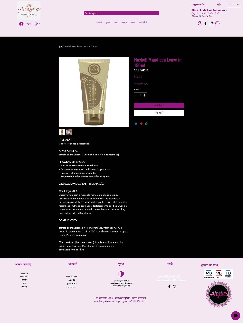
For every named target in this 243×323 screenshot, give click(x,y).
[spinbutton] (141, 95)
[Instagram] (211, 23)
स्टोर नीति (71, 280)
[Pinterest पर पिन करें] (141, 123)
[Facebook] (205, 23)
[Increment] (145, 95)
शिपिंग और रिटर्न (71, 276)
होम (60, 46)
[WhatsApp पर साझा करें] (146, 123)
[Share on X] (152, 123)
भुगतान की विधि (72, 283)
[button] (38, 23)
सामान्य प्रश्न (71, 287)
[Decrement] (137, 95)
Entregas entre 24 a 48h (157, 81)
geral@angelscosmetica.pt (106, 301)
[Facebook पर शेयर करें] (136, 123)
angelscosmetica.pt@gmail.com (171, 280)
